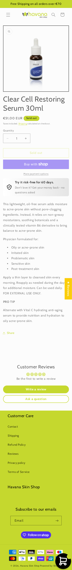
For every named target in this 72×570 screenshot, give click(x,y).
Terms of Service (19, 472)
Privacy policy (16, 463)
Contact (13, 426)
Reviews (13, 453)
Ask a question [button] (36, 399)
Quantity (8, 130)
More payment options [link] (36, 173)
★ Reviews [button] (68, 288)
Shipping (22, 123)
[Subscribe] (56, 520)
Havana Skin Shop (30, 565)
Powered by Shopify (50, 565)
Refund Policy (17, 444)
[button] (8, 14)
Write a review (36, 389)
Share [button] (11, 333)
